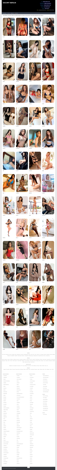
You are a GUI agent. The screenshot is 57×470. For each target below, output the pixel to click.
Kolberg (18, 391)
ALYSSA (17, 215)
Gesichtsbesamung (25, 354)
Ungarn (38, 369)
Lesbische (38, 354)
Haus (23, 365)
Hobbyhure (11, 359)
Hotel (32, 365)
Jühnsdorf (18, 382)
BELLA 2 (17, 237)
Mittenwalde (18, 422)
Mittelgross (23, 360)
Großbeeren (5, 454)
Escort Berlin (4, 13)
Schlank (11, 360)
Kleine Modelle (19, 360)
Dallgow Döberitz (6, 409)
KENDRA (30, 282)
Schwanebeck (32, 393)
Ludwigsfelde (18, 413)
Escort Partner (45, 414)
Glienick (5, 440)
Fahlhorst (5, 425)
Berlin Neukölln (45, 386)
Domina (10, 354)
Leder (35, 354)
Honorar (8, 13)
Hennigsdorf (5, 463)
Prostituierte (24, 359)
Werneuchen (31, 438)
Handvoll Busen (49, 359)
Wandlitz (31, 429)
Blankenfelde (5, 393)
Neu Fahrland (18, 429)
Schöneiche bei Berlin (32, 384)
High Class (29, 365)
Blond (39, 360)
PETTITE (30, 81)
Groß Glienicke (5, 447)
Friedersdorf (5, 434)
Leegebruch (18, 402)
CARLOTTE (43, 215)
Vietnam (43, 369)
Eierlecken (23, 355)
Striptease (53, 354)
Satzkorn (31, 375)
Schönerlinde (31, 386)
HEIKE (43, 170)
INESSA (17, 349)
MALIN (43, 304)
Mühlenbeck (18, 425)
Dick (16, 360)
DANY (43, 148)
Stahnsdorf (31, 404)
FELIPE (17, 103)
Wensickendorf (32, 434)
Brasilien (24, 369)
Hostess (18, 359)
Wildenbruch (31, 443)
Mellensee (18, 418)
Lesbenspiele (26, 355)
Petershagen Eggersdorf (20, 443)
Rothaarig (37, 360)
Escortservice (19, 365)
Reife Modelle (37, 359)
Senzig (31, 400)
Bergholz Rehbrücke (6, 384)
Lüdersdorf (18, 411)
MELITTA (4, 103)
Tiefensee (31, 418)
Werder (31, 436)
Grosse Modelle (27, 360)
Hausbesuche (26, 365)
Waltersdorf (31, 427)
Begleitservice (11, 365)
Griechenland (32, 369)
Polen (29, 369)
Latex (33, 354)
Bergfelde (5, 382)
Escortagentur (15, 365)
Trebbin (31, 422)
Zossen (31, 461)
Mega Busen (3, 360)
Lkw (40, 354)
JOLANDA (30, 148)
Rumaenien (35, 369)
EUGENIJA (30, 170)
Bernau (4, 386)
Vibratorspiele (19, 355)
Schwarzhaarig (31, 360)
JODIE (43, 59)
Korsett (32, 354)
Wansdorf (31, 431)
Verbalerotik (15, 355)
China (45, 369)
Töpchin (31, 420)
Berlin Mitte (44, 384)
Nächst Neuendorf (19, 427)
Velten (31, 425)
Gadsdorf (5, 436)
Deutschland (7, 369)
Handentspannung (30, 355)
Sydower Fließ (32, 411)
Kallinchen (18, 386)
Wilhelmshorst (32, 445)
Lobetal (18, 409)
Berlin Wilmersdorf (45, 408)
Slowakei (27, 369)
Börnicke (5, 400)
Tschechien (13, 369)
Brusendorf (5, 404)
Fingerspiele (18, 354)
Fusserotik (21, 354)
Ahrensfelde (5, 375)
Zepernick (31, 454)
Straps (46, 365)
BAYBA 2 (4, 237)
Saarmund (18, 463)
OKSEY (43, 103)
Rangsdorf (18, 452)
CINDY (4, 282)
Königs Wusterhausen (19, 393)
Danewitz (5, 411)
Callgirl (3, 359)
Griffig (13, 360)
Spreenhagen (31, 402)
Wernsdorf (31, 440)
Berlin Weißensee (45, 406)
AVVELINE (43, 237)
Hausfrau (8, 359)
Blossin (4, 395)
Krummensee (18, 395)
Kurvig (44, 360)
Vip (47, 365)
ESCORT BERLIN (9, 3)
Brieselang (5, 402)
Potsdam (18, 447)
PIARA (4, 81)
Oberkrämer (18, 438)
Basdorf (5, 379)
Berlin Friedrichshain (45, 377)
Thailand (41, 369)
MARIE (17, 282)
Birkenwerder (5, 391)
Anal (2, 354)
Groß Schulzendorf (6, 452)
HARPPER (17, 81)
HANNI (30, 304)
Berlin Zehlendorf (45, 410)
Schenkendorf (32, 377)
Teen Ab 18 (30, 359)
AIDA (43, 349)
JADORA (30, 237)
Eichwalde (5, 420)
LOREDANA (17, 148)
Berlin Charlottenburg (46, 375)
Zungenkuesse (48, 355)
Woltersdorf (31, 447)
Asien (50, 369)
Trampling (8, 355)
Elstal (4, 422)
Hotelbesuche (35, 365)
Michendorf (18, 420)
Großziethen (5, 456)
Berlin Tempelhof (45, 399)
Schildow (31, 379)
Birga (16, 59)
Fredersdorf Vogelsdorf (6, 431)
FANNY (30, 59)
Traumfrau (27, 359)
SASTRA (17, 170)
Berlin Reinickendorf (45, 391)
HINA (29, 349)
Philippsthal (18, 445)
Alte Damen (41, 359)
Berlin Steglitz (45, 397)
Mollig (15, 360)
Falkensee (5, 429)
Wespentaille (50, 360)
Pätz (17, 440)
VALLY (4, 59)
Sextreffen (43, 365)
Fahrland (5, 427)
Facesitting (12, 354)
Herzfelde (18, 375)
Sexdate (40, 365)
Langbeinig (53, 360)
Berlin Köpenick (45, 379)
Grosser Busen (53, 359)
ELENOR (17, 304)
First (21, 365)
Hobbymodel (15, 359)
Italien (19, 369)
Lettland (11, 369)
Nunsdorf (18, 436)
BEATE (30, 215)
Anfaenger (42, 360)
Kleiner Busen (44, 359)
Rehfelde (18, 456)
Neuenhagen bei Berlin (20, 431)
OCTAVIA (30, 103)
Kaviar (29, 354)
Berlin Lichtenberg (45, 382)
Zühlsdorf (31, 463)
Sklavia (51, 354)
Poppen (38, 365)
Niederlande (21, 369)
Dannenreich (5, 413)
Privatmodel (20, 359)
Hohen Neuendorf (19, 379)
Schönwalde (31, 391)
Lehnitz (18, 404)
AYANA (4, 304)
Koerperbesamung (40, 355)
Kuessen (44, 355)
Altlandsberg (5, 377)
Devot (4, 354)
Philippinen (48, 369)
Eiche (4, 418)
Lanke (17, 400)
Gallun (4, 438)
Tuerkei (53, 369)
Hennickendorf (5, 461)
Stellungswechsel (35, 355)
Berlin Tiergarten (45, 401)
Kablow (18, 384)
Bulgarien (4, 369)
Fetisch (15, 354)
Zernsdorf (31, 456)
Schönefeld (31, 382)
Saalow (18, 461)
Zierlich (9, 360)
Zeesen (31, 452)
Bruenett (35, 360)
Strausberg (31, 409)
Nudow (18, 434)
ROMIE (4, 349)
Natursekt (45, 354)
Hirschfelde (18, 377)
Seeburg (31, 395)
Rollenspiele (48, 354)
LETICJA (4, 148)
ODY (42, 81)
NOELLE (4, 215)
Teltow (31, 413)
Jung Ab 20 (33, 359)
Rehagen (18, 454)
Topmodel (47, 360)
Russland (16, 369)
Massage (42, 354)
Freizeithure (5, 359)
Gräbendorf (5, 445)
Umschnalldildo (12, 355)
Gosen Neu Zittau (6, 443)
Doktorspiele (7, 354)
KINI (3, 170)
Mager (6, 360)
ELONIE (43, 282)
